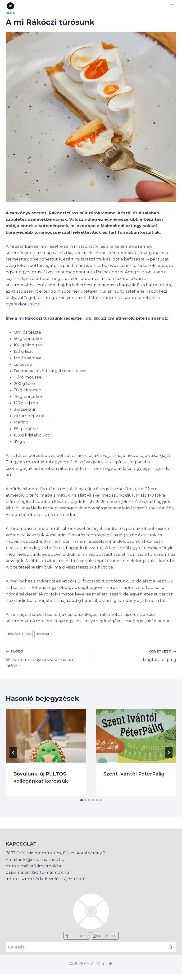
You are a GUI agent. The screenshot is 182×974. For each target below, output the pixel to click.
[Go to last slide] (13, 752)
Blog (10, 13)
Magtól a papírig (159, 655)
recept (42, 634)
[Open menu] (172, 5)
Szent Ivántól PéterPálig (133, 774)
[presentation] (46, 736)
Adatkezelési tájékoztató (60, 878)
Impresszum (19, 878)
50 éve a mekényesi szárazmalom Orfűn (40, 658)
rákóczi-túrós (19, 634)
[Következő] (169, 752)
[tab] (81, 800)
